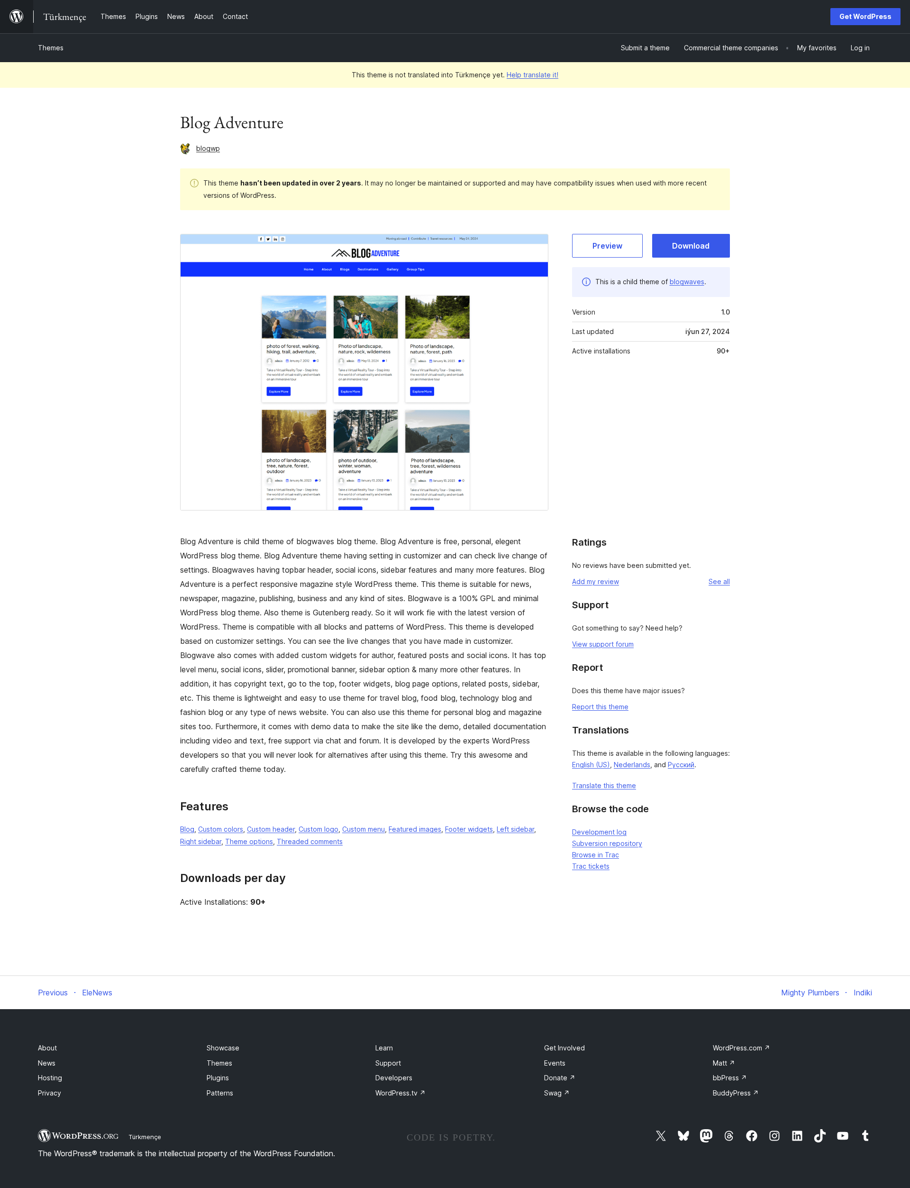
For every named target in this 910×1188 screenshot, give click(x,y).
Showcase (223, 1048)
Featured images (415, 829)
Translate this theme (604, 785)
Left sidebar (515, 829)
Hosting (50, 1078)
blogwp (208, 148)
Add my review (595, 581)
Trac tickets (591, 866)
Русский (681, 765)
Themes (51, 48)
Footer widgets (469, 829)
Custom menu (363, 829)
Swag (557, 1093)
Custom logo (318, 829)
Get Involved (564, 1048)
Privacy (49, 1093)
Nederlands (632, 765)
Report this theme (600, 707)
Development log (599, 832)
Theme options (249, 841)
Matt (724, 1063)
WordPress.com (741, 1048)
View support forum (603, 644)
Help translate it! (532, 75)
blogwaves (687, 282)
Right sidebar (200, 841)
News (46, 1063)
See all (719, 581)
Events (554, 1063)
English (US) (591, 765)
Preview (607, 246)
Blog (187, 829)
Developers (393, 1078)
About (47, 1048)
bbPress (730, 1078)
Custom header (271, 829)
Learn (384, 1048)
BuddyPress (736, 1093)
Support (388, 1063)
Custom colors (220, 829)
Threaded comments (310, 841)
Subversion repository (607, 843)
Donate (559, 1078)
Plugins (218, 1078)
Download (691, 246)
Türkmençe (144, 1137)
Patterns (220, 1093)
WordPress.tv (400, 1093)
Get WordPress (865, 16)
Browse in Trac (595, 855)
